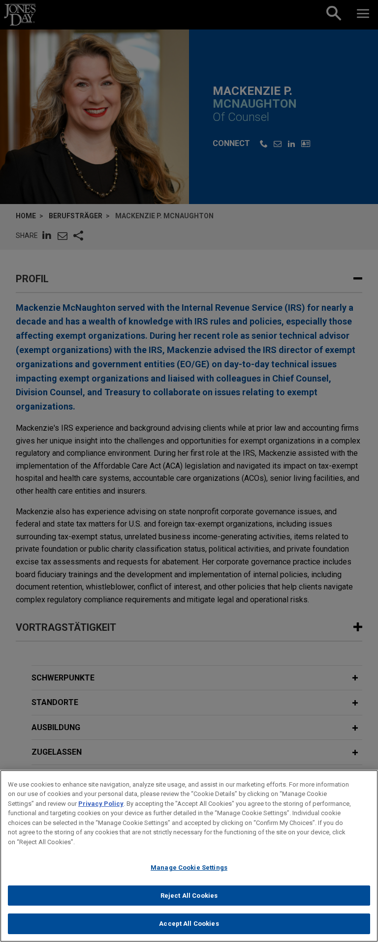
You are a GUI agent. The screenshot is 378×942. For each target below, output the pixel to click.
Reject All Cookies (189, 895)
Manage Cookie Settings (189, 867)
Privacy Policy (101, 803)
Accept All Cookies (189, 923)
